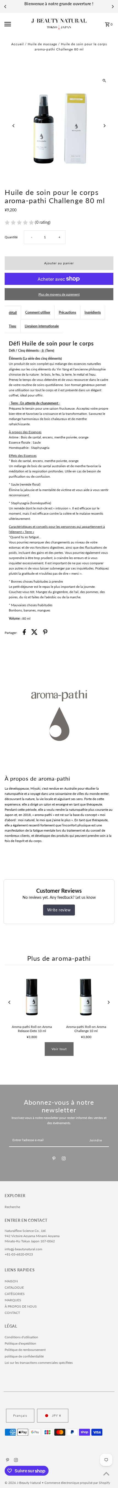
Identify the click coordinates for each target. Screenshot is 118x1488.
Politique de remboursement (25, 1350)
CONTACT (12, 1313)
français (20, 1415)
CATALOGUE (14, 1287)
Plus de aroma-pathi (59, 958)
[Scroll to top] (106, 1473)
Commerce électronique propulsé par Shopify (77, 1483)
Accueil (17, 44)
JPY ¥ (56, 1415)
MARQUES (13, 1300)
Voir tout (59, 1049)
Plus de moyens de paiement (59, 294)
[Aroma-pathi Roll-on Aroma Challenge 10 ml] (86, 996)
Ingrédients (93, 312)
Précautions (67, 312)
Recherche (12, 1207)
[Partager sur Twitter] (34, 632)
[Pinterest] (53, 1159)
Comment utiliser (37, 312)
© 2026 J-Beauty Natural (23, 1483)
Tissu (12, 326)
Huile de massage (42, 44)
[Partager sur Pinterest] (45, 632)
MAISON (11, 1281)
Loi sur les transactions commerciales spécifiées (39, 1363)
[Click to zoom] (104, 80)
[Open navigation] (16, 24)
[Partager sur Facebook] (24, 632)
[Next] (112, 6)
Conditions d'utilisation (21, 1337)
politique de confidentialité (24, 1356)
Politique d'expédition (20, 1343)
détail (13, 313)
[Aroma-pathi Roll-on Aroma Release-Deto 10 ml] (32, 996)
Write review (59, 910)
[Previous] (5, 6)
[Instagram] (64, 1159)
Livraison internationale (42, 326)
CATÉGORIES (15, 1294)
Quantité (11, 237)
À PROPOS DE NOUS (21, 1306)
